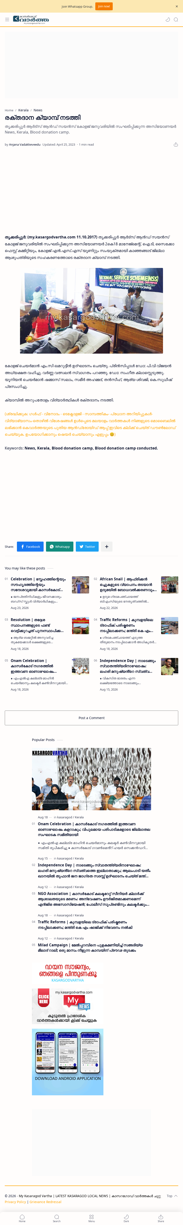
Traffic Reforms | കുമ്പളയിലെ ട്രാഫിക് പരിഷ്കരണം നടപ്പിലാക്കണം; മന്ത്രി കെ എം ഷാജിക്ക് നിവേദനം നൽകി (126, 625)
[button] (167, 19)
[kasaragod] (65, 817)
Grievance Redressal (45, 1202)
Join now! (104, 6)
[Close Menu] (176, 6)
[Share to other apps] (106, 547)
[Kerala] (79, 817)
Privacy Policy (15, 1202)
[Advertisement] (91, 65)
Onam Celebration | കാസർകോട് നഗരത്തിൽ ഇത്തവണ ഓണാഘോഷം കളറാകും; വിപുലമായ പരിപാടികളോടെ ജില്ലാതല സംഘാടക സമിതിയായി (35, 666)
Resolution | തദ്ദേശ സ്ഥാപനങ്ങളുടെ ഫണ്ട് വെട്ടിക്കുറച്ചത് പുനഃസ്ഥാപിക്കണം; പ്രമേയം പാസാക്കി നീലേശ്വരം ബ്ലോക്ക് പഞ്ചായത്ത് (39, 625)
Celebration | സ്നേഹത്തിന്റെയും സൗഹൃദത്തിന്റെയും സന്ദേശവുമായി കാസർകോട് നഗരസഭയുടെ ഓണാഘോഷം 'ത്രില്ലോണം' (38, 585)
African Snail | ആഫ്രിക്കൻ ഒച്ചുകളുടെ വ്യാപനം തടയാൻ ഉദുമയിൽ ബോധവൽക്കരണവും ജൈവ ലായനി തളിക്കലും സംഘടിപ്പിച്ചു (127, 585)
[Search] (175, 19)
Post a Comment (92, 718)
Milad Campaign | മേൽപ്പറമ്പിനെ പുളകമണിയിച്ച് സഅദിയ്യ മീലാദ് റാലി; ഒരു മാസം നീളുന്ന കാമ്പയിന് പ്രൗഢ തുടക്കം (90, 948)
